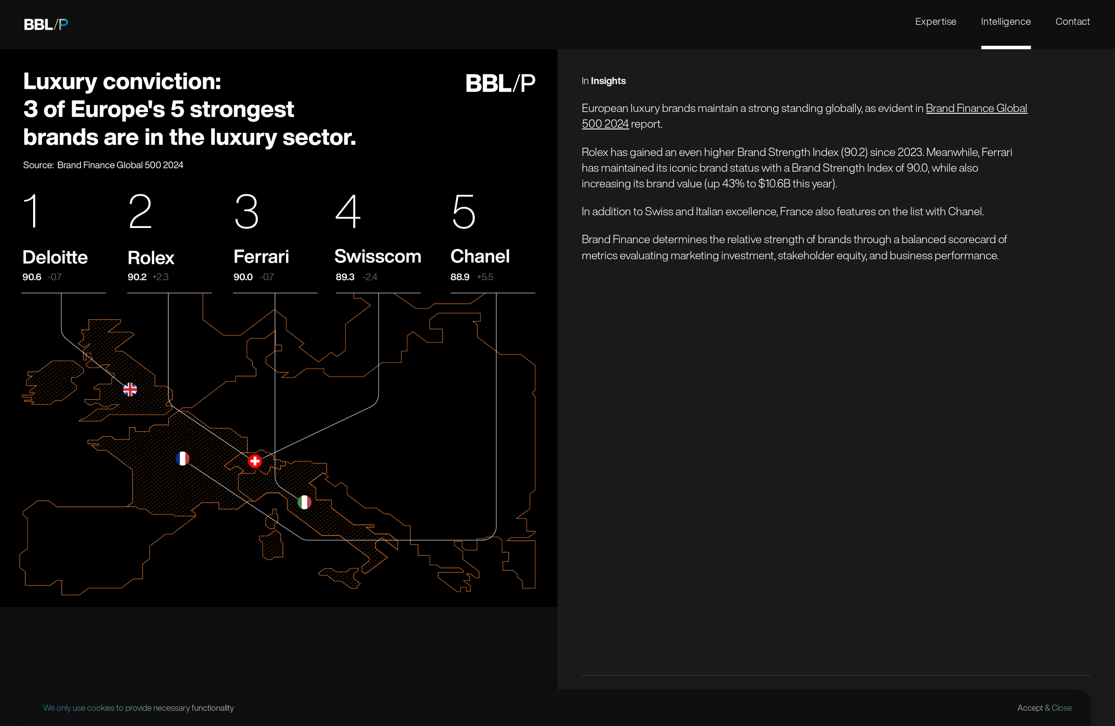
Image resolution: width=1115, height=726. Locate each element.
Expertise (936, 21)
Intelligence (1006, 21)
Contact (1073, 21)
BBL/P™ (46, 24)
